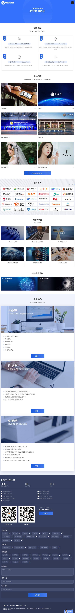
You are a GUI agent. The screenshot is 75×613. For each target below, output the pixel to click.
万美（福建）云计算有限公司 (17, 608)
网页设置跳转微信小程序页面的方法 (16, 446)
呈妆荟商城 (41, 137)
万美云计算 (10, 609)
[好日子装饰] (56, 153)
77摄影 (40, 108)
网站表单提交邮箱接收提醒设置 (14, 457)
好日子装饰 (41, 167)
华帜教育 (3, 137)
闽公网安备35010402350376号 (44, 608)
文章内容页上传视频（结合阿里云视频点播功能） (20, 452)
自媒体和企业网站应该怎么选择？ (15, 397)
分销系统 (8, 344)
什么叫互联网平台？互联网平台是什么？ (17, 391)
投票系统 (8, 347)
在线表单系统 (9, 342)
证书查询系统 (9, 350)
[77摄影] (56, 94)
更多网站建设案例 (37, 173)
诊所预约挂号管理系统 (12, 336)
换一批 (72, 184)
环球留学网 (3, 108)
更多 (37, 356)
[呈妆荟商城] (56, 123)
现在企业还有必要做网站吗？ (14, 399)
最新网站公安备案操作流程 (13, 449)
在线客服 (45, 513)
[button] (26, 173)
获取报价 (37, 595)
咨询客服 (5, 281)
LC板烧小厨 (4, 167)
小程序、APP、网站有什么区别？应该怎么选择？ (20, 394)
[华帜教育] (19, 123)
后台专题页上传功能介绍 (12, 454)
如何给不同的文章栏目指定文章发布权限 (17, 460)
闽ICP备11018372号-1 (32, 608)
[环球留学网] (19, 94)
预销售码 (8, 339)
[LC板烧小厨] (19, 153)
